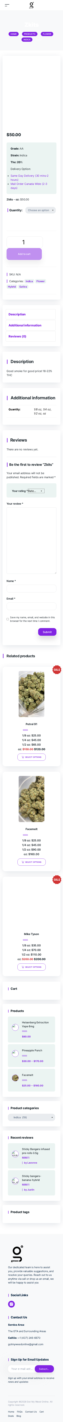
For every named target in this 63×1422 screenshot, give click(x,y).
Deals (11, 1416)
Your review (15, 503)
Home (11, 1411)
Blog (18, 1416)
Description (17, 314)
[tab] (31, 314)
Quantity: (16, 210)
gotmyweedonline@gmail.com (25, 1344)
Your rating (20, 491)
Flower (40, 281)
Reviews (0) (17, 336)
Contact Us (31, 1411)
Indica (29, 281)
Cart (41, 1411)
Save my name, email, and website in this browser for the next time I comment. (32, 619)
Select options (33, 757)
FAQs (20, 1411)
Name (11, 581)
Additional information (25, 325)
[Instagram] (11, 1304)
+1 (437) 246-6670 (29, 1337)
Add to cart (24, 253)
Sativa (23, 286)
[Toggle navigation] (7, 5)
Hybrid (12, 286)
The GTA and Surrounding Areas (27, 1331)
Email (11, 598)
